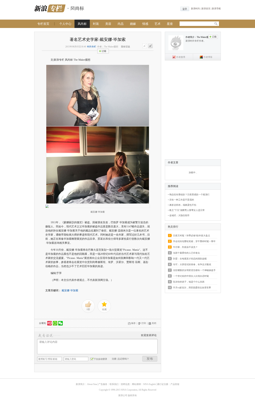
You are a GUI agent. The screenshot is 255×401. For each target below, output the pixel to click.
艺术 (158, 23)
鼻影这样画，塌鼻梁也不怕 (182, 205)
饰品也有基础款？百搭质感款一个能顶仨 (189, 194)
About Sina (92, 384)
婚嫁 (133, 23)
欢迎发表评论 (149, 335)
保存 (133, 323)
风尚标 (82, 23)
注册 (114, 359)
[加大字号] (150, 46)
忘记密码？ (123, 359)
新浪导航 (216, 8)
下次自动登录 (100, 359)
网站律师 (136, 384)
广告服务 (102, 384)
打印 (144, 323)
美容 (108, 23)
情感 (145, 23)
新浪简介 (80, 384)
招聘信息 (125, 384)
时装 (96, 23)
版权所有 (132, 395)
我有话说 (125, 46)
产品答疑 (174, 384)
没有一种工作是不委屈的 (181, 199)
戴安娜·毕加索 (70, 290)
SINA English (149, 384)
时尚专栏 (91, 46)
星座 (170, 23)
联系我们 (114, 384)
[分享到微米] (49, 323)
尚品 (121, 23)
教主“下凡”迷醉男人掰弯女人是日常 (187, 210)
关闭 (154, 323)
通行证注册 (162, 384)
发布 (150, 359)
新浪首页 (205, 8)
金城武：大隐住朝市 (179, 215)
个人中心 (65, 23)
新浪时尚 (195, 8)
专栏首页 (43, 23)
